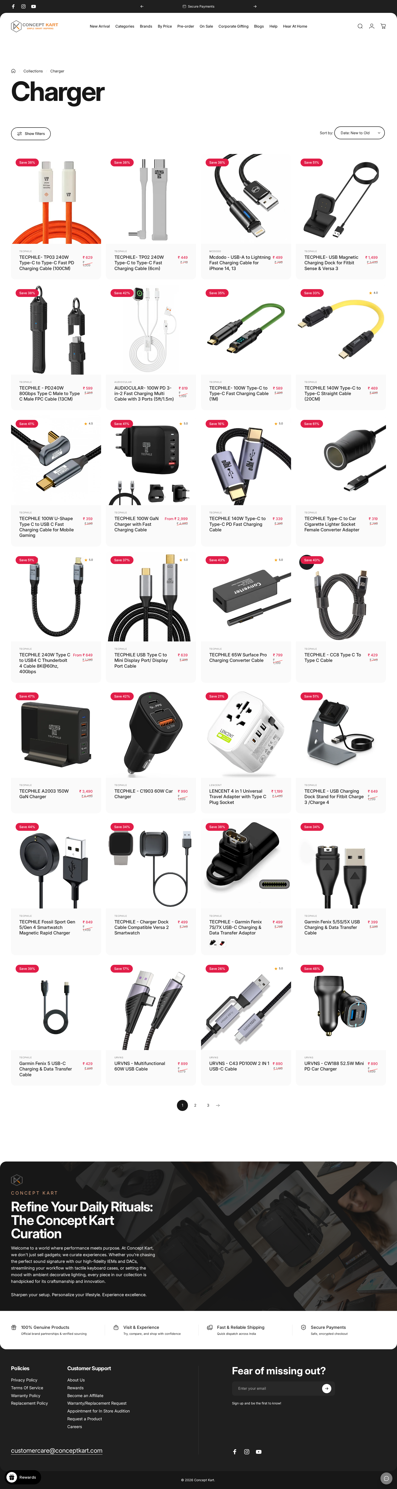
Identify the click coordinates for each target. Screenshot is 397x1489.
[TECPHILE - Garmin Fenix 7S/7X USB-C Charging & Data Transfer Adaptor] (246, 863)
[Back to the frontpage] (13, 71)
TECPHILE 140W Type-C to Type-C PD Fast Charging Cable (237, 524)
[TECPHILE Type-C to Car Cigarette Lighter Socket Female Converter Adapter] (341, 460)
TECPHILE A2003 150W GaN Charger (44, 793)
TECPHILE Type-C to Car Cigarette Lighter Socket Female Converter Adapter (331, 524)
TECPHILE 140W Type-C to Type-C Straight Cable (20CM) (332, 393)
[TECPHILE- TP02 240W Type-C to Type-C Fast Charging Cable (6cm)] (151, 199)
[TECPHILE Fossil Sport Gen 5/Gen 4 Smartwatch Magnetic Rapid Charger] (56, 863)
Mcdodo (215, 251)
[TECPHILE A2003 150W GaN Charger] (56, 733)
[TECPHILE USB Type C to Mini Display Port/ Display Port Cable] (151, 597)
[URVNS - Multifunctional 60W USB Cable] (151, 1005)
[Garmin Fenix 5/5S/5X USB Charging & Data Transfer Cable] (341, 863)
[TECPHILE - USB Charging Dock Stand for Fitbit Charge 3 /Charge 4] (341, 733)
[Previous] (142, 6)
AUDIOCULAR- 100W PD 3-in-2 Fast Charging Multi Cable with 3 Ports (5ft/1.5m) (144, 393)
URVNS (118, 1057)
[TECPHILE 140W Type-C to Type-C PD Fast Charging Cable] (246, 460)
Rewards (75, 1387)
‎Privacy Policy (24, 1380)
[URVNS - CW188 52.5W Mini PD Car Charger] (341, 1005)
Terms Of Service (27, 1387)
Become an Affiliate (85, 1395)
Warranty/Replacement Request (97, 1403)
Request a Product (84, 1418)
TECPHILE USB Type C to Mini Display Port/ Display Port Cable (141, 660)
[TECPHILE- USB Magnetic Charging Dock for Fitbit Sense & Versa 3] (341, 199)
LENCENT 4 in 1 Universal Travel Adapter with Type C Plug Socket (237, 796)
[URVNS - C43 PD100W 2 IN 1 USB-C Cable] (246, 1005)
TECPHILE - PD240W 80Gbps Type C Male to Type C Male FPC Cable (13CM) (49, 393)
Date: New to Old (355, 133)
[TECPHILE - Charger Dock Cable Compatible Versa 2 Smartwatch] (151, 863)
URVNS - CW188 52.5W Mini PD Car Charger (334, 1066)
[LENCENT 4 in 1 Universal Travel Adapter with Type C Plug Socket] (246, 733)
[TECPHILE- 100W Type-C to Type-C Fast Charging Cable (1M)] (246, 330)
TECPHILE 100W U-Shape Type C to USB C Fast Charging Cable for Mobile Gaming (46, 527)
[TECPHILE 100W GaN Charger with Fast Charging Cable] (151, 460)
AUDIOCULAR (123, 382)
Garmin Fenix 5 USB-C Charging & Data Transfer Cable (45, 1069)
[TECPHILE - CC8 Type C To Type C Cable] (341, 597)
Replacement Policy (29, 1403)
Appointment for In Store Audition (98, 1411)
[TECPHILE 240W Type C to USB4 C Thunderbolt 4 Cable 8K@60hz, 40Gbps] (56, 597)
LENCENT (215, 785)
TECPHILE (25, 251)
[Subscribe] (326, 1388)
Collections (33, 71)
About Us (76, 1380)
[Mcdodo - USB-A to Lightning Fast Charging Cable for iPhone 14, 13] (246, 199)
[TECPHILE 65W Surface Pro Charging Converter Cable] (246, 597)
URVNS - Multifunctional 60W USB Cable (139, 1066)
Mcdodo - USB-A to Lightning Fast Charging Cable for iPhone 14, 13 (240, 262)
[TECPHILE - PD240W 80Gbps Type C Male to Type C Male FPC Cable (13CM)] (56, 330)
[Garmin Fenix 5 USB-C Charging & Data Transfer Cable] (56, 1005)
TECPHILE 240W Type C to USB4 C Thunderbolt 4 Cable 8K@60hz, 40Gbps (44, 663)
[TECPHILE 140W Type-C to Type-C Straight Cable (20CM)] (341, 330)
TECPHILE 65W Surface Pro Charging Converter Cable (238, 657)
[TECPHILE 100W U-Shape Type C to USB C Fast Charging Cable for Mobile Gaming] (56, 460)
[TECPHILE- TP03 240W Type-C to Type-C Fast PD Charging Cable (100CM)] (56, 199)
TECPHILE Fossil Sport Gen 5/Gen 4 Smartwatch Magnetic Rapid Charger (47, 927)
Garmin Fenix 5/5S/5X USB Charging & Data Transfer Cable (332, 927)
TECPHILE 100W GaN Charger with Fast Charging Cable (136, 524)
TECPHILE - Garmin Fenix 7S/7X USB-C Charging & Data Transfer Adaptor (235, 927)
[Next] (255, 6)
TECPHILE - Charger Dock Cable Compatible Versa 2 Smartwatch (141, 927)
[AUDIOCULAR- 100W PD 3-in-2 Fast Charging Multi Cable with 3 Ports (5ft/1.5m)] (151, 330)
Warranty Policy (25, 1395)
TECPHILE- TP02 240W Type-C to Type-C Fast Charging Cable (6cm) (139, 262)
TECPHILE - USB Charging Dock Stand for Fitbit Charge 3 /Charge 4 (334, 796)
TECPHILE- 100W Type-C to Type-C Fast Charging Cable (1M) (239, 393)
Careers (74, 1426)
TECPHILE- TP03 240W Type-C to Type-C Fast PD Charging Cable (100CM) (46, 262)
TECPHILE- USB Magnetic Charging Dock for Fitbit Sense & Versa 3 (331, 262)
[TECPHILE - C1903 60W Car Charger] (151, 733)
